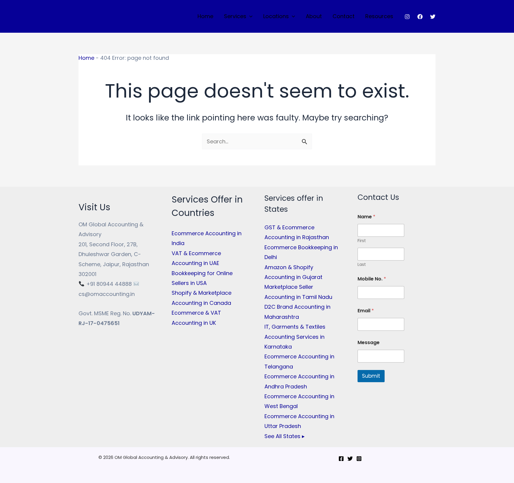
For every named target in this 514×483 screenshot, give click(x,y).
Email (366, 310)
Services (235, 16)
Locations (276, 16)
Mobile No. (372, 279)
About (314, 16)
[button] (249, 16)
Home (205, 16)
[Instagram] (407, 16)
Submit (371, 376)
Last (362, 264)
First (362, 240)
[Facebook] (420, 16)
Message (369, 342)
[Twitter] (432, 16)
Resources (379, 16)
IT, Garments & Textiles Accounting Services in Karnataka (294, 336)
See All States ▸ (284, 436)
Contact (344, 16)
